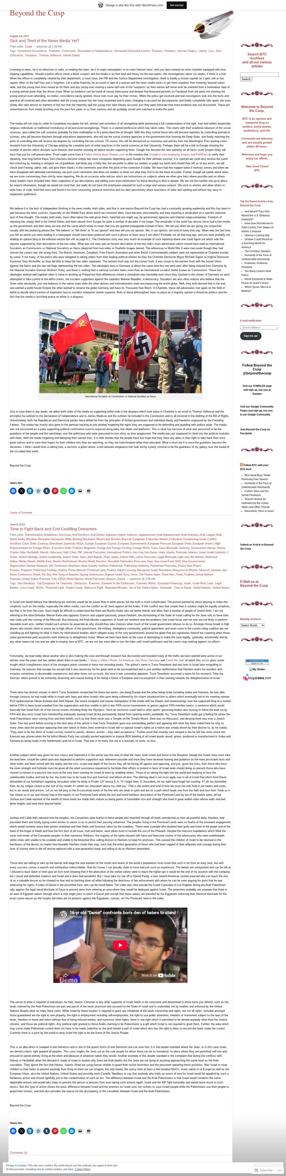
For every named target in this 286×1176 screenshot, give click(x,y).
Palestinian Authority (136, 565)
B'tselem (31, 539)
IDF (80, 552)
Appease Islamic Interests (122, 534)
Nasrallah (113, 561)
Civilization (175, 539)
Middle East (44, 561)
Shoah (37, 574)
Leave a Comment (21, 512)
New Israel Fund (164, 561)
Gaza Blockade (168, 548)
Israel (28, 46)
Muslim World (86, 561)
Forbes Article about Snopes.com (104, 154)
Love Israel (27, 587)
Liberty (202, 51)
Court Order (29, 543)
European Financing (170, 583)
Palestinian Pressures (163, 565)
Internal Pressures (94, 552)
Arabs (21, 539)
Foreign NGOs (141, 548)
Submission (96, 574)
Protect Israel (74, 587)
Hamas (211, 548)
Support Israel (113, 574)
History (44, 552)
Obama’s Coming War (257, 235)
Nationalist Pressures (133, 561)
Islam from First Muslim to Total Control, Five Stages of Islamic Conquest (257, 227)
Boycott (126, 539)
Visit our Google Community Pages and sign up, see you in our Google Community (256, 410)
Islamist (193, 552)
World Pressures (95, 578)
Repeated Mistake (116, 587)
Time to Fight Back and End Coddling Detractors (53, 529)
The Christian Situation (258, 251)
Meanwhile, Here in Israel (259, 511)
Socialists (31, 55)
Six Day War (49, 574)
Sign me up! (251, 336)
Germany (184, 548)
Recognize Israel (147, 570)
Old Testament (58, 565)
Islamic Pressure (176, 552)
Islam (161, 552)
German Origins (186, 51)
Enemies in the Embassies (118, 583)
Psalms (111, 570)
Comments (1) (18, 1152)
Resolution (165, 570)
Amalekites (50, 534)
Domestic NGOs (74, 543)
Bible (68, 539)
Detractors (80, 583)
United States (71, 55)
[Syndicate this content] (241, 465)
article (205, 660)
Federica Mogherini (84, 548)
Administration (34, 534)
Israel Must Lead (203, 583)
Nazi (218, 51)
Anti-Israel (65, 534)
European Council (105, 543)
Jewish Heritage (28, 557)
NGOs (40, 587)
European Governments (132, 543)
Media (22, 561)
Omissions (16, 55)
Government (198, 548)
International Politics (119, 552)
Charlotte (54, 51)
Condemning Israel (194, 539)
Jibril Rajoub (94, 557)
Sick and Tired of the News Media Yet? (44, 40)
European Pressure (159, 543)
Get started (176, 5)
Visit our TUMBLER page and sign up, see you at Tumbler (257, 390)
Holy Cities (69, 552)
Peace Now (185, 565)
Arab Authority (189, 534)
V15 (54, 578)
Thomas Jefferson (50, 55)
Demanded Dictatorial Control (132, 51)
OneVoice (74, 565)
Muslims (101, 561)
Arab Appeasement (168, 534)
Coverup (43, 543)
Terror (134, 574)
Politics (62, 570)
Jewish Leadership (50, 557)
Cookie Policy (82, 1169)
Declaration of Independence (95, 51)
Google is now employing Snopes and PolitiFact (178, 154)
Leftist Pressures (146, 557)
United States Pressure (36, 578)
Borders (116, 539)
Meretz (31, 561)
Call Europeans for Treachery (54, 583)
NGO (178, 561)
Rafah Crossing (126, 570)
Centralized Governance (32, 51)
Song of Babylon (68, 574)
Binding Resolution (84, 539)
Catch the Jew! (175, 660)
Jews (83, 557)
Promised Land (96, 570)
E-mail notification (251, 320)
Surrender (166, 587)
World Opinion (75, 578)
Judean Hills (127, 557)
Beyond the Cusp (37, 12)
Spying (84, 574)
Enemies (157, 51)
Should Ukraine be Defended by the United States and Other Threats (255, 503)
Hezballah (33, 552)
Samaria (216, 570)
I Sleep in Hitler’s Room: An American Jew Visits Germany (124, 660)
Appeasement (147, 534)
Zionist (121, 578)
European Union (181, 543)
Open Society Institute (94, 565)
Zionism (111, 578)
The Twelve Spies (149, 574)
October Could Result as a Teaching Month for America (257, 243)
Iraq (141, 552)
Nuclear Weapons (37, 565)
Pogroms (26, 570)
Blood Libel (103, 539)
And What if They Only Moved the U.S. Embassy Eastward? (255, 215)
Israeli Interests (216, 552)
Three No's (168, 574)
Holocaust (56, 552)
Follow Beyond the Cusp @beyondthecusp (257, 369)
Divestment (56, 543)
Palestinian (116, 565)
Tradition (189, 574)
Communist (69, 51)
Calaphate (139, 539)
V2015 (61, 578)
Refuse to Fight (93, 587)
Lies (211, 51)
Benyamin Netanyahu (51, 539)
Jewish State (70, 557)
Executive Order (61, 548)
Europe (89, 543)
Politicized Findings (45, 570)
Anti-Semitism (80, 534)
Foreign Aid (104, 548)
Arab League (207, 534)
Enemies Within (146, 583)
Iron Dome (150, 552)
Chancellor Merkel (157, 539)
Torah (179, 574)
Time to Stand (182, 587)
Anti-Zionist (97, 534)
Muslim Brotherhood (65, 561)
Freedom (170, 51)
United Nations (202, 587)
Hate (23, 552)
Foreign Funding (121, 548)
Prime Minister (77, 570)
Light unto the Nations (191, 557)
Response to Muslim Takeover (191, 570)
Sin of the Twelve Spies (143, 587)
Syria (126, 574)
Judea (114, 557)
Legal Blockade (167, 557)
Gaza (154, 548)
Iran (135, 552)
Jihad (106, 557)
